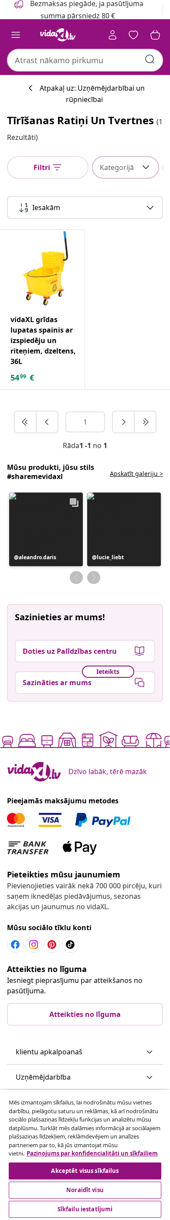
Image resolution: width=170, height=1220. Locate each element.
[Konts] (112, 34)
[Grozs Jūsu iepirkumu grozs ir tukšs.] (155, 34)
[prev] (47, 421)
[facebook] (15, 944)
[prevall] (26, 421)
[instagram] (33, 944)
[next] (124, 421)
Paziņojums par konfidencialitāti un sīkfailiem (92, 1153)
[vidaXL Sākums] (58, 34)
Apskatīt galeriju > (136, 473)
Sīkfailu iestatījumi (85, 1209)
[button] (46, 529)
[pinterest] (52, 944)
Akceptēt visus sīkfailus (85, 1171)
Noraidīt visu (85, 1190)
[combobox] (85, 60)
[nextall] (145, 421)
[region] (85, 1155)
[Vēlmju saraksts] (133, 34)
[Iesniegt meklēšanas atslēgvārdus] (150, 59)
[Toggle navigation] (15, 34)
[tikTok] (70, 944)
